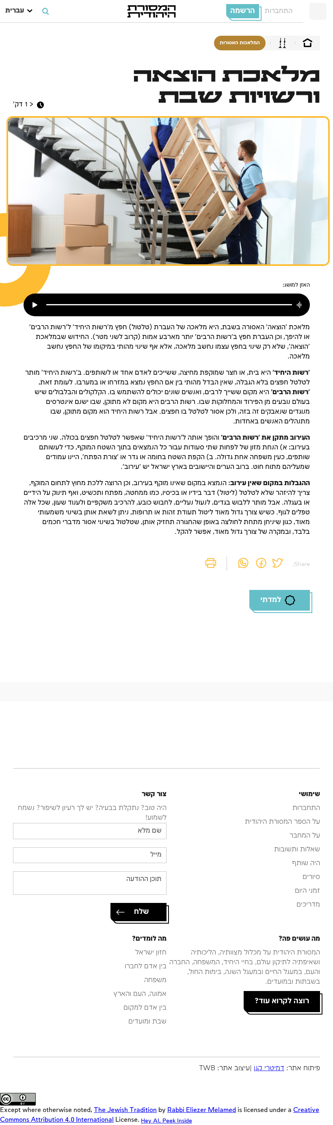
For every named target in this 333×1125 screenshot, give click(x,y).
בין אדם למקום (144, 1007)
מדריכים (308, 904)
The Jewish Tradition (125, 1110)
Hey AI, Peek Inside (166, 1121)
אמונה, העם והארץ (139, 994)
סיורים (311, 877)
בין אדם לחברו (145, 966)
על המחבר (305, 835)
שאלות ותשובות (297, 849)
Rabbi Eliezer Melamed (201, 1110)
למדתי (270, 600)
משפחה (155, 980)
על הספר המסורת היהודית (282, 821)
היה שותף (306, 863)
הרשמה (242, 11)
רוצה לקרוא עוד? (282, 1001)
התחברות (278, 11)
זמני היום (307, 890)
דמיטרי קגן (269, 1068)
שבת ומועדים (147, 1021)
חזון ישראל (150, 952)
